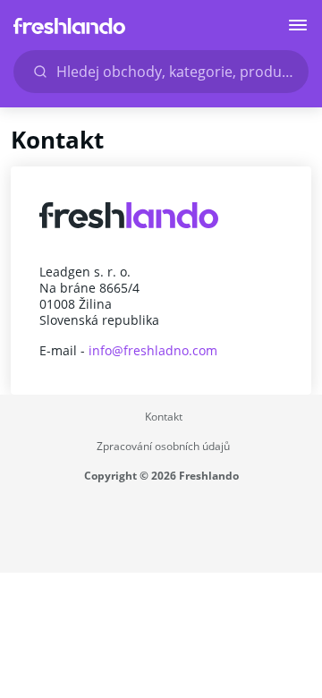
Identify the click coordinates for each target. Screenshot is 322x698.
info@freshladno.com (153, 350)
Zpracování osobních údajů (163, 446)
